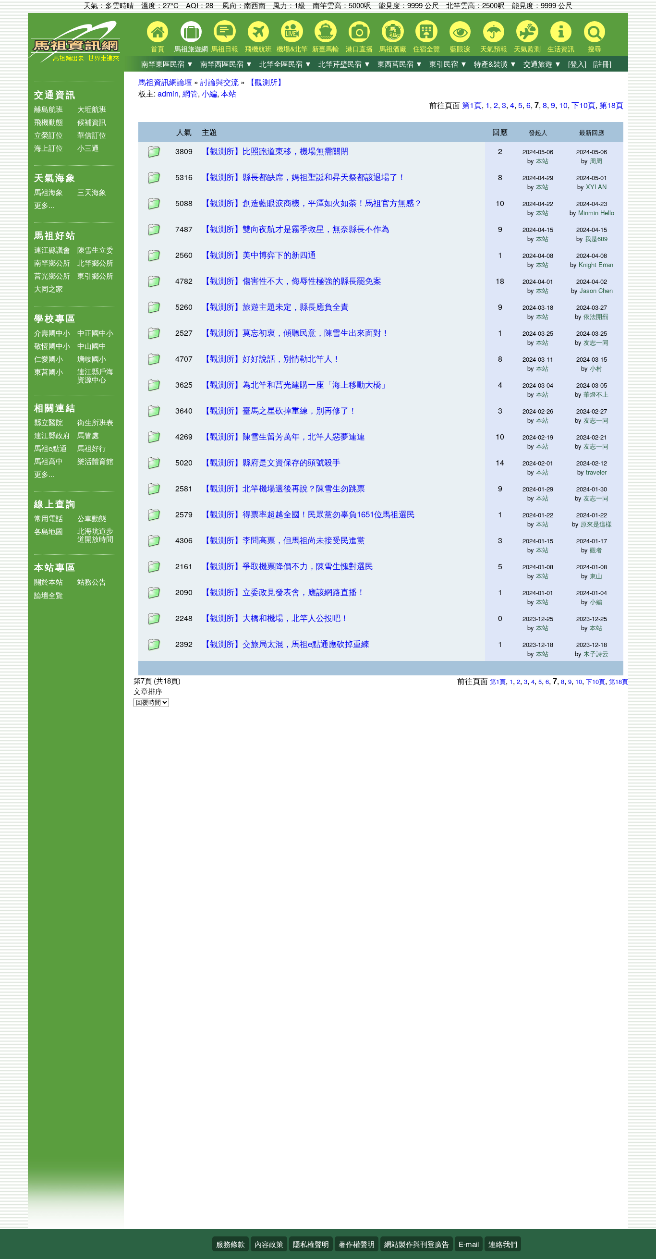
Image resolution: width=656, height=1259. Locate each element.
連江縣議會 (52, 249)
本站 (228, 93)
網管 (190, 93)
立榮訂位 (48, 135)
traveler (596, 472)
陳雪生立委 (95, 249)
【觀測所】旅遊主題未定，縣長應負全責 (275, 306)
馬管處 (88, 435)
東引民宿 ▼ (448, 64)
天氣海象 (55, 177)
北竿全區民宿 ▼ (285, 64)
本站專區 (55, 567)
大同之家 (48, 288)
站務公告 (91, 582)
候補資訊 (91, 122)
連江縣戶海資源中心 (95, 375)
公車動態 (91, 518)
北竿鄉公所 (95, 262)
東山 (596, 575)
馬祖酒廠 (392, 48)
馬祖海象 (48, 192)
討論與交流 (219, 81)
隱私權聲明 (311, 1244)
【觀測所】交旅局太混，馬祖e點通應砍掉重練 (285, 643)
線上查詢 (55, 503)
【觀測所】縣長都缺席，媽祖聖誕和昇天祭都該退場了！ (304, 177)
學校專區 (55, 318)
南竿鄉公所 (52, 262)
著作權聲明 (357, 1244)
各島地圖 (48, 531)
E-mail (469, 1244)
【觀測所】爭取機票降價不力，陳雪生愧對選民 (287, 566)
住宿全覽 (426, 48)
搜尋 (594, 48)
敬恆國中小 (52, 346)
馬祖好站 (55, 235)
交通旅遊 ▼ (542, 64)
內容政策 (269, 1244)
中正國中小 (95, 333)
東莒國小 (48, 371)
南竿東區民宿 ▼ (167, 64)
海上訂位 (48, 148)
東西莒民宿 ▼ (400, 64)
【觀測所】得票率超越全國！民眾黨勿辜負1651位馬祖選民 (308, 514)
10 (563, 104)
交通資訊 (55, 94)
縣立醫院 (48, 422)
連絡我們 (502, 1244)
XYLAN (596, 186)
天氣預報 (493, 48)
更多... (44, 205)
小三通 (88, 148)
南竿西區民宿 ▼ (226, 64)
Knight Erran (596, 264)
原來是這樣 (596, 523)
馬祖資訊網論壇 (165, 81)
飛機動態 (48, 122)
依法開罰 (595, 316)
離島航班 (48, 109)
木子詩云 (595, 653)
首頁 (157, 48)
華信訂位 (91, 135)
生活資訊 (560, 48)
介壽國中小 (52, 333)
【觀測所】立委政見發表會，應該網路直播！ (283, 592)
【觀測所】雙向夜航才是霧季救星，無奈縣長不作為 (295, 228)
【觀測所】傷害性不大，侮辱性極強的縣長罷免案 (291, 280)
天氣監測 (527, 48)
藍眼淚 (460, 48)
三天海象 (91, 192)
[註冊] (602, 64)
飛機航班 (258, 48)
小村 (596, 368)
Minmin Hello (596, 212)
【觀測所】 (266, 81)
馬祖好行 (91, 448)
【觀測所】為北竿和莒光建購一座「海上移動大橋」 (295, 384)
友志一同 (595, 342)
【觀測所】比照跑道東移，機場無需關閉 (275, 151)
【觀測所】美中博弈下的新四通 (259, 254)
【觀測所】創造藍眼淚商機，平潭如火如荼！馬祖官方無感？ (312, 202)
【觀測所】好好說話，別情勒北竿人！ (271, 358)
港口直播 (359, 48)
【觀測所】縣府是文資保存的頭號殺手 (271, 462)
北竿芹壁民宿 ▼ (344, 64)
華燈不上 (595, 394)
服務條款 (230, 1244)
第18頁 (611, 104)
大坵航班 (91, 109)
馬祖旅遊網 (191, 48)
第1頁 (472, 104)
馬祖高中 (48, 461)
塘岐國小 (91, 358)
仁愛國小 (48, 358)
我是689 (596, 238)
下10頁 (583, 104)
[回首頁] (76, 60)
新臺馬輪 (325, 48)
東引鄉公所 (95, 275)
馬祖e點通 (50, 448)
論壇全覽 (48, 595)
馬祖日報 (224, 48)
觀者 (596, 549)
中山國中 (91, 346)
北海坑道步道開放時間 (95, 534)
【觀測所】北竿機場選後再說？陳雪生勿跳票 (283, 488)
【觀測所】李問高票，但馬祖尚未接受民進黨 (283, 540)
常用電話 (48, 518)
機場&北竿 (292, 48)
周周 (596, 160)
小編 (209, 93)
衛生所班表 (95, 422)
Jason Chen (596, 290)
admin (168, 93)
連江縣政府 (52, 435)
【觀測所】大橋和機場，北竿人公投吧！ (275, 617)
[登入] (577, 64)
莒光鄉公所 (52, 275)
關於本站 (48, 582)
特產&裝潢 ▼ (495, 64)
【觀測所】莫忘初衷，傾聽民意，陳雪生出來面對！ (295, 332)
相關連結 (55, 407)
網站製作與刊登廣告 (416, 1244)
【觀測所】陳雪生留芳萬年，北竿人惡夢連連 (283, 436)
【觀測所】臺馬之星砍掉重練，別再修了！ (279, 410)
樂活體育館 (95, 461)
